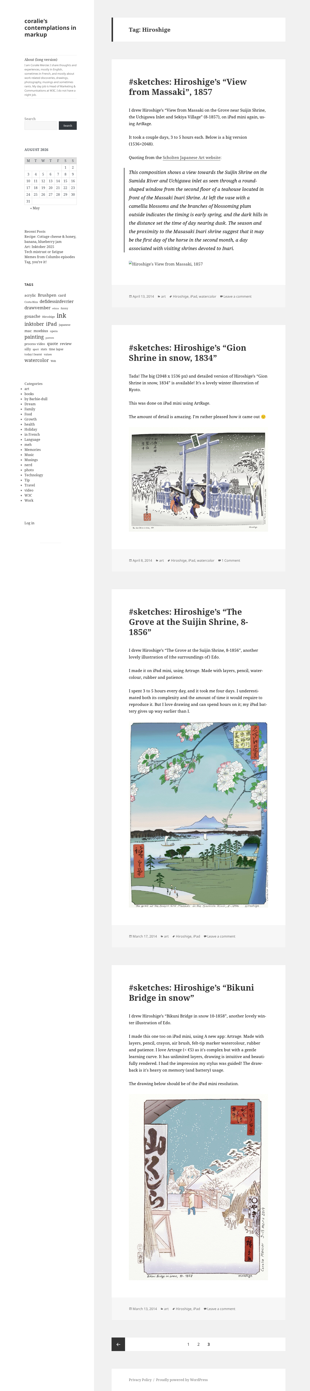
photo (29, 470)
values (48, 354)
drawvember (37, 308)
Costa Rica (31, 302)
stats (44, 349)
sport (36, 349)
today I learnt (33, 354)
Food (28, 414)
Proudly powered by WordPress (182, 1379)
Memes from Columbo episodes (49, 257)
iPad (51, 323)
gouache (32, 316)
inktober (34, 323)
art (26, 388)
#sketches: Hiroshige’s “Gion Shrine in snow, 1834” (187, 352)
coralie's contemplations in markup (50, 27)
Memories (32, 449)
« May (35, 208)
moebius (41, 330)
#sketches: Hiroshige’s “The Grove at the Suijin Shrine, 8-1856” (188, 621)
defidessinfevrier (57, 301)
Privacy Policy (140, 1379)
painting (34, 337)
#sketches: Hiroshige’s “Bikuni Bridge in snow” (191, 992)
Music (29, 454)
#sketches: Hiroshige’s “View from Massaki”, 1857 (188, 86)
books (29, 394)
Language (32, 439)
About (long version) (50, 77)
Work (28, 500)
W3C (28, 495)
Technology (33, 475)
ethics (55, 308)
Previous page (118, 1344)
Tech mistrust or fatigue (43, 251)
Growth (30, 419)
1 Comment (231, 560)
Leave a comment (238, 296)
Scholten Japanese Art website (191, 157)
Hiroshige (48, 317)
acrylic (30, 295)
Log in (29, 523)
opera (54, 331)
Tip (27, 480)
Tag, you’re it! (35, 262)
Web (53, 361)
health (29, 424)
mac (28, 330)
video (28, 490)
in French (32, 434)
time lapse (56, 349)
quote (52, 343)
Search (30, 118)
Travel (29, 485)
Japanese (64, 325)
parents (50, 337)
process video (34, 344)
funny (64, 308)
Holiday (30, 429)
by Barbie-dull (35, 399)
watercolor (36, 360)
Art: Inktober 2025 (39, 246)
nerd (28, 465)
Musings (31, 459)
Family (29, 409)
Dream (30, 404)
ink (61, 315)
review (66, 343)
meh (28, 444)
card (62, 295)
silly (27, 349)
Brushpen (47, 295)
